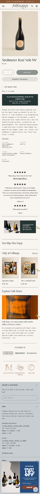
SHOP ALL (35, 253)
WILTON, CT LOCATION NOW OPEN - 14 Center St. (20, 1)
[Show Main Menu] (3, 6)
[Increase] (12, 72)
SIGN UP (29, 487)
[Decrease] (4, 72)
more (14, 338)
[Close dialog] (37, 462)
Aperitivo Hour (8, 281)
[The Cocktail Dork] (29, 267)
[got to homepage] (20, 6)
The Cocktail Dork (28, 281)
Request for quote (20, 79)
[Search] (32, 6)
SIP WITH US (29, 466)
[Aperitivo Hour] (10, 267)
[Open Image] (20, 33)
